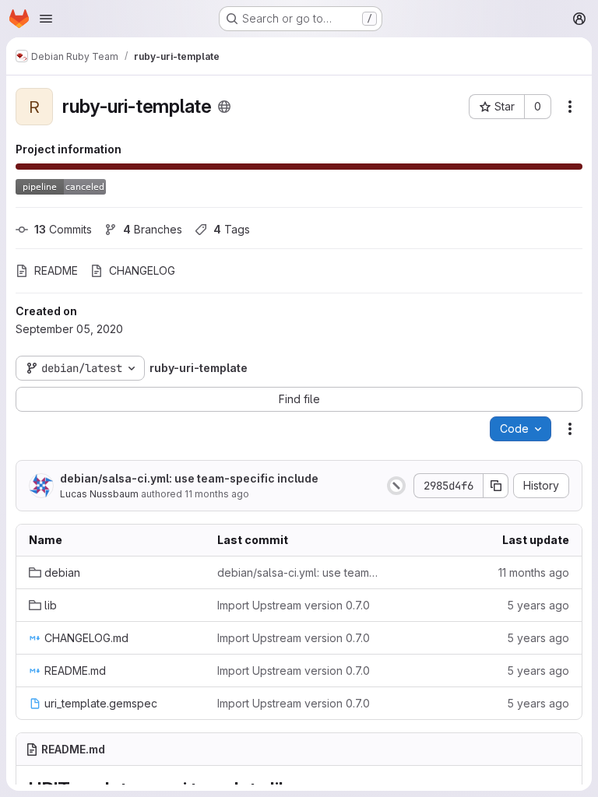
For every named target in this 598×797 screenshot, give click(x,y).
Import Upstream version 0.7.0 (293, 605)
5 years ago (538, 605)
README (56, 270)
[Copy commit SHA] (496, 485)
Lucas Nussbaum (99, 494)
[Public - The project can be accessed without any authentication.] (224, 106)
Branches (152, 229)
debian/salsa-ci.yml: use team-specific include (189, 478)
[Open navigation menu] (45, 18)
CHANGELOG (142, 270)
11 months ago (217, 494)
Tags (231, 229)
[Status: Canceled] (396, 485)
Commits (63, 229)
